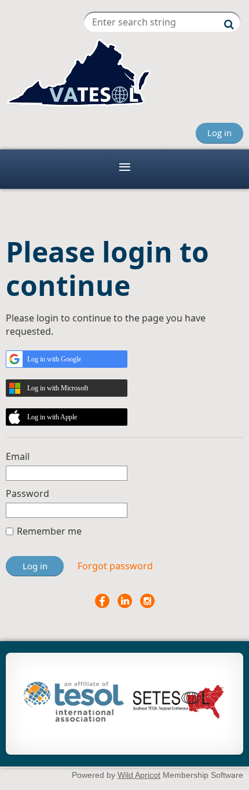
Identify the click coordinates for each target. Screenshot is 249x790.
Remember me (49, 531)
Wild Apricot (139, 775)
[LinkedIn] (125, 601)
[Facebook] (102, 601)
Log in (219, 132)
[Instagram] (147, 601)
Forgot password (115, 565)
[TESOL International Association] (74, 718)
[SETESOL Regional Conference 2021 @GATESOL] (176, 717)
